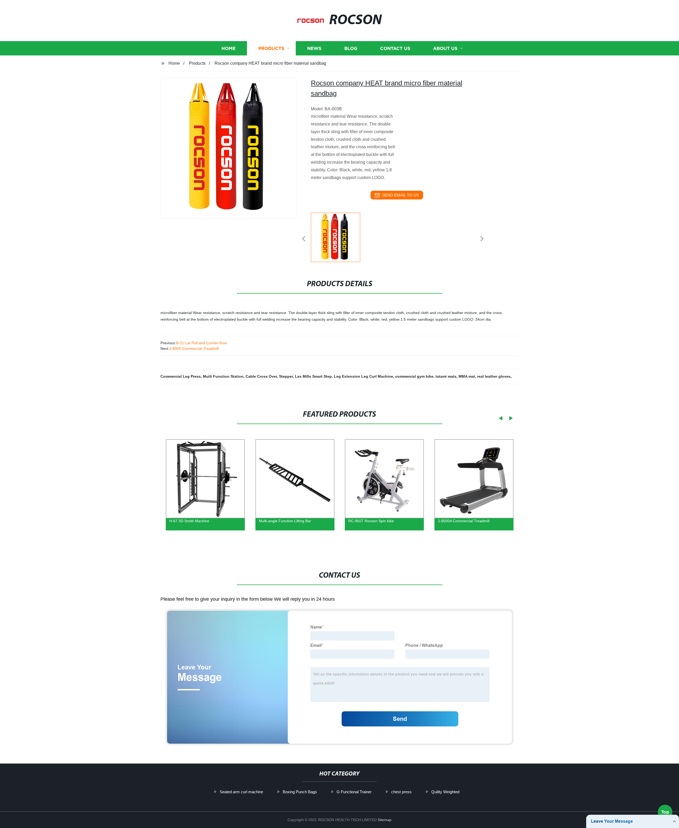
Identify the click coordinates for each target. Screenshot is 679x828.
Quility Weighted (445, 792)
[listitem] (339, 236)
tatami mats (446, 376)
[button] (304, 239)
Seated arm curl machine (241, 792)
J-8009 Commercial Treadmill (194, 348)
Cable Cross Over (261, 376)
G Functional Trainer (354, 792)
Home (228, 48)
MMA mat (467, 376)
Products (271, 48)
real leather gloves (494, 376)
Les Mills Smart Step (313, 376)
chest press (401, 792)
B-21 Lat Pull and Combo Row (201, 343)
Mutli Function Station (223, 376)
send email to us (400, 195)
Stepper (286, 376)
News (314, 48)
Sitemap (384, 820)
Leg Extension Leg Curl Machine (363, 376)
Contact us (395, 48)
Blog (350, 48)
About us (445, 48)
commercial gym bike (414, 376)
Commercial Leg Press (180, 376)
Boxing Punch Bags (300, 792)
